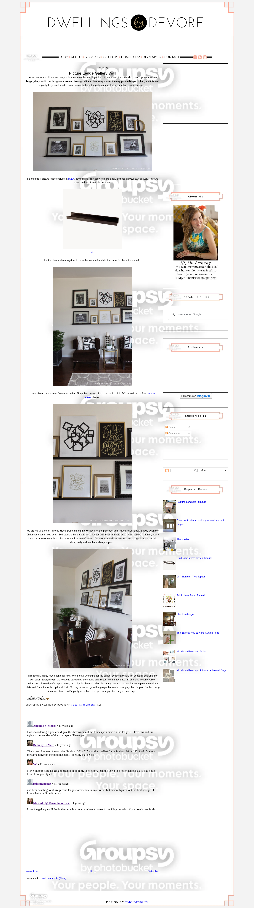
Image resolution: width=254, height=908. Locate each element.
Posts (171, 427)
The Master (183, 539)
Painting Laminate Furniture (191, 501)
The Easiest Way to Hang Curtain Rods (198, 632)
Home (93, 871)
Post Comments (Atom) (53, 878)
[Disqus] (93, 765)
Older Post (154, 871)
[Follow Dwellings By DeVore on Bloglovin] (196, 397)
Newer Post (32, 871)
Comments (174, 433)
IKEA (71, 178)
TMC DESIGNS (136, 902)
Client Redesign (185, 614)
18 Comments (87, 705)
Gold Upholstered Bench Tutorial (194, 558)
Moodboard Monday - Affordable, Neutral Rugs (201, 670)
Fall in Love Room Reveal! (191, 595)
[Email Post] (99, 705)
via (92, 252)
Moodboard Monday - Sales (191, 651)
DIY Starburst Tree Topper (191, 576)
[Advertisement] (127, 44)
